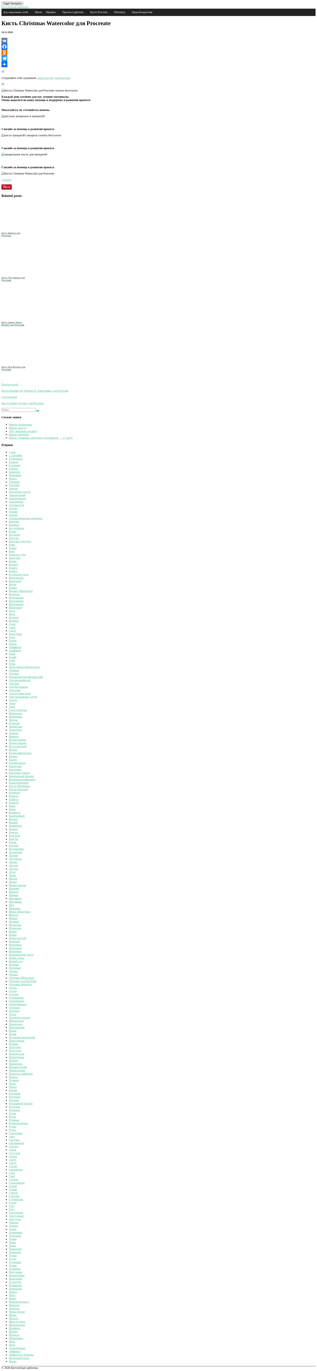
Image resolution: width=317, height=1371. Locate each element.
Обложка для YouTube (23, 981)
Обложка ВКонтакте (21, 977)
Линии (13, 862)
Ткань (12, 1229)
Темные (14, 1222)
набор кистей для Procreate (53, 78)
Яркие (13, 1361)
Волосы (14, 617)
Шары (13, 1315)
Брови (13, 561)
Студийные (16, 1199)
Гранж (13, 640)
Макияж (14, 888)
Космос (13, 819)
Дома (12, 703)
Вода (12, 610)
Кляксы (13, 796)
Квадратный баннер (21, 776)
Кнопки (14, 802)
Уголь (12, 1258)
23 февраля (16, 458)
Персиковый (17, 1027)
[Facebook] (158, 47)
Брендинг (15, 557)
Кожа (12, 805)
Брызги (13, 564)
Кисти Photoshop (19, 786)
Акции (13, 508)
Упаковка (15, 1268)
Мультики (15, 924)
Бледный (14, 534)
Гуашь (13, 657)
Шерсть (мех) (17, 1321)
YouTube (14, 485)
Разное (13, 1090)
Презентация (17, 1070)
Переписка (15, 1024)
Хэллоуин (15, 1282)
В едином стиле (19, 574)
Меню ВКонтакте (20, 911)
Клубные (14, 792)
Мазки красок (17, 885)
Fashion (13, 468)
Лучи (12, 872)
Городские (15, 634)
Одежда (14, 994)
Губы (12, 660)
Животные (15, 713)
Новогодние (16, 958)
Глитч (12, 630)
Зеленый (14, 723)
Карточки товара (19, 772)
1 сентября (15, 455)
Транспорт (15, 1249)
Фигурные (15, 1272)
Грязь (12, 653)
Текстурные (16, 1215)
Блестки (14, 538)
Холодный (15, 1278)
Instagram (14, 472)
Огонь (13, 987)
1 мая (12, 452)
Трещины (15, 1252)
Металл (13, 915)
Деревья (14, 670)
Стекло (13, 1192)
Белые (13, 531)
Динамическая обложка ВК (26, 677)
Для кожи (15, 690)
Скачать (6, 179)
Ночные (14, 964)
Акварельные (17, 495)
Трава (12, 1242)
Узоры (13, 1265)
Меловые (14, 908)
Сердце (13, 1146)
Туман (13, 1255)
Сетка (12, 1149)
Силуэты (14, 1153)
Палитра (14, 1010)
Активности (16, 505)
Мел (11, 905)
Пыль (12, 1083)
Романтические (18, 1123)
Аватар (13, 488)
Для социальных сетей (15, 12)
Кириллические (19, 782)
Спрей (13, 1186)
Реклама (14, 1100)
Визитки (14, 594)
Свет (12, 1136)
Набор (13, 931)
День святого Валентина (24, 667)
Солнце (13, 1179)
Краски (13, 832)
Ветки (13, 584)
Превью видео (18, 1067)
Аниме (13, 511)
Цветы (13, 1291)
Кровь (13, 842)
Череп (12, 1298)
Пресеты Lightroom (72, 12)
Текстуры (15, 1219)
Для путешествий (20, 693)
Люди (12, 875)
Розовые (14, 1120)
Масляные (15, 898)
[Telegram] (158, 58)
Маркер (13, 891)
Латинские (15, 852)
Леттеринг (15, 858)
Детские (14, 673)
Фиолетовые (17, 1275)
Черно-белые (17, 1311)
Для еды (14, 683)
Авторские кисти (19, 491)
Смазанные (16, 1169)
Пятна (13, 1086)
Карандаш (15, 766)
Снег (12, 1172)
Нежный (14, 941)
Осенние (14, 1007)
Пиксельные (16, 1040)
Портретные (16, 1053)
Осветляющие (17, 1004)
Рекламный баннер (21, 1103)
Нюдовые (15, 967)
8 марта (13, 462)
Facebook (14, 465)
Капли (13, 759)
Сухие (13, 1202)
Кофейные (15, 825)
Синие (13, 1156)
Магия (13, 878)
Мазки (13, 882)
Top (308, 1362)
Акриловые (16, 501)
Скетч (12, 1159)
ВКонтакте (15, 607)
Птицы (13, 1077)
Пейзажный (16, 1020)
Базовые (14, 524)
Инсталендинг (18, 746)
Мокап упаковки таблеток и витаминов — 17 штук (41, 437)
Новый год (16, 961)
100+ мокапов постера (23, 431)
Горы (12, 637)
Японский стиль (19, 1358)
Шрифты (51, 12)
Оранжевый (16, 1001)
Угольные (15, 1262)
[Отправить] (158, 64)
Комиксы (14, 812)
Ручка (12, 1126)
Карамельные (17, 762)
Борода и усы (17, 554)
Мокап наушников (20, 424)
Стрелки (14, 1196)
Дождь (13, 700)
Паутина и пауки (19, 1017)
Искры (13, 749)
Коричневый (17, 815)
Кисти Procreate (99, 12)
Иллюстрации (17, 739)
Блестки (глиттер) (20, 541)
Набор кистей (17, 938)
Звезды (13, 720)
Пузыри (14, 1080)
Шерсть (13, 1318)
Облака (13, 971)
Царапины (15, 1285)
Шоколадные (17, 1325)
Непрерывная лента (21, 954)
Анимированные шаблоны (25, 518)
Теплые (13, 1225)
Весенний (15, 581)
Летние (13, 855)
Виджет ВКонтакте (21, 591)
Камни (13, 756)
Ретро (12, 1113)
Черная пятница (19, 1301)
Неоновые (15, 944)
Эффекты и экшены (21, 1354)
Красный (14, 835)
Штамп (13, 1331)
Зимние (13, 733)
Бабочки (14, 521)
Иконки (14, 736)
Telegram (14, 481)
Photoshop (119, 12)
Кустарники (16, 848)
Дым (12, 706)
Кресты (13, 839)
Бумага (13, 567)
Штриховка (16, 1338)
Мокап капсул (17, 427)
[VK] (158, 41)
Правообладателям (142, 12)
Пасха (12, 1014)
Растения (14, 1093)
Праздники (16, 1063)
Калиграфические (20, 753)
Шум (12, 1341)
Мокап (38, 12)
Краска (13, 829)
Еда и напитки (18, 710)
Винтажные (16, 597)
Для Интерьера (18, 686)
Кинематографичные (22, 779)
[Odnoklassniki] (158, 52)
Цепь (12, 1295)
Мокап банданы (19, 434)
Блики (13, 548)
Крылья (13, 845)
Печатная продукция (22, 1037)
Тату (12, 1206)
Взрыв (13, 587)
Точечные (15, 1235)
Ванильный (16, 577)
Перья (12, 1030)
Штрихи (14, 1334)
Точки (13, 1239)
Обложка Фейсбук (20, 984)
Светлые (14, 1139)
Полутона (15, 1047)
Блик (12, 544)
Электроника (17, 1348)
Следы (13, 1166)
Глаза (12, 624)
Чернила (14, 1305)
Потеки (13, 1060)
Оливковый (16, 997)
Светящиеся (16, 1143)
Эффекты (15, 1351)
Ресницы (14, 1106)
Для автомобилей (20, 680)
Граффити (15, 647)
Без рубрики (16, 528)
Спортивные (17, 1182)
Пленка (13, 1044)
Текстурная (16, 1212)
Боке (12, 551)
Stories (13, 478)
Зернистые (15, 726)
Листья (13, 865)
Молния (14, 921)
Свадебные (16, 1133)
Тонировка (15, 1232)
